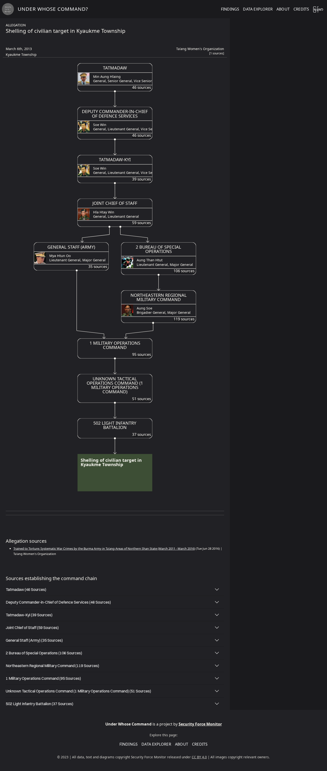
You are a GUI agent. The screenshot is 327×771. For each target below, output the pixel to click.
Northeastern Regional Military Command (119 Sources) (52, 665)
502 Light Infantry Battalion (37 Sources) (39, 703)
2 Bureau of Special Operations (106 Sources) (44, 653)
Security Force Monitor (200, 724)
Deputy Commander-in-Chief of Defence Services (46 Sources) (58, 602)
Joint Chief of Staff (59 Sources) (32, 627)
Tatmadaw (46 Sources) (26, 589)
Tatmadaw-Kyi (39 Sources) (29, 614)
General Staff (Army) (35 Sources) (34, 640)
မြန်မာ (318, 9)
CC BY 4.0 (199, 757)
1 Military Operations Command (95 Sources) (43, 678)
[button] (216, 54)
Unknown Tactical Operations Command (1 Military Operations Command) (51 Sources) (78, 691)
